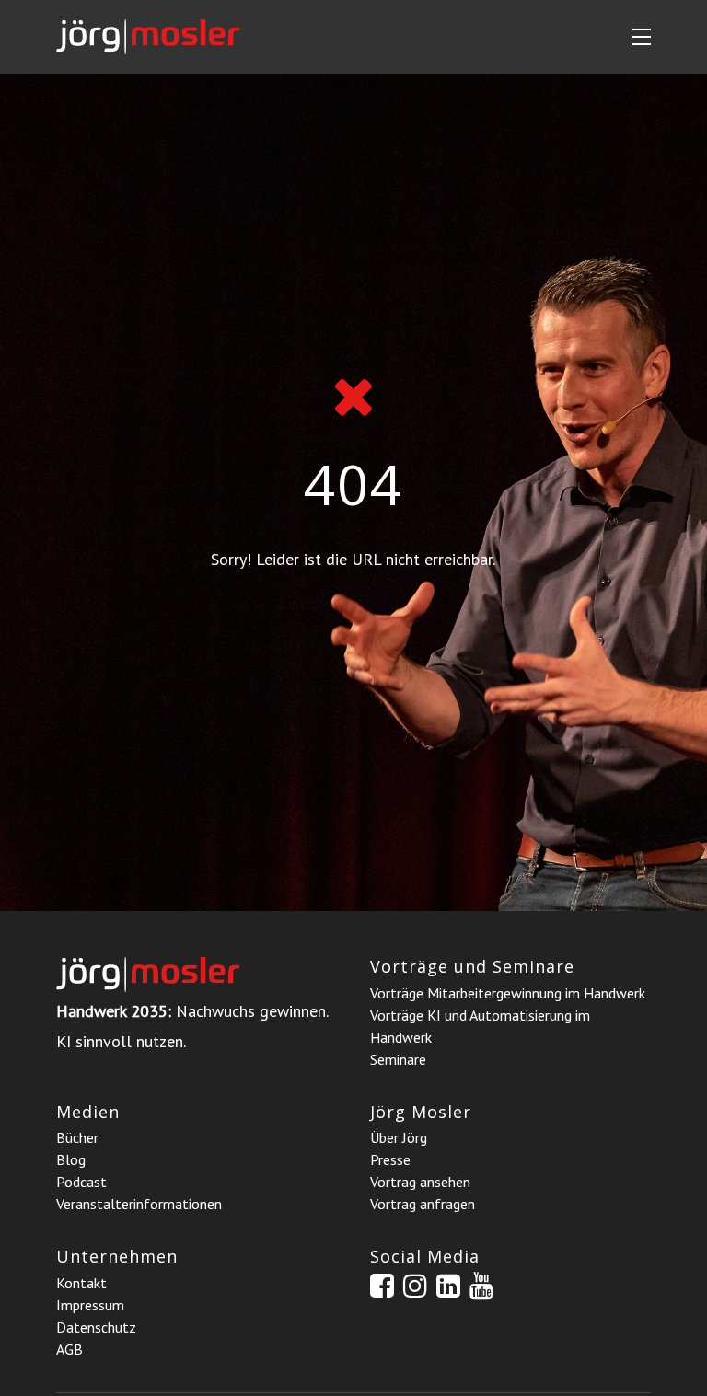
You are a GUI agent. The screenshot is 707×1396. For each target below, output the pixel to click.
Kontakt (81, 1283)
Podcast (81, 1181)
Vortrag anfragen (422, 1203)
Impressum (90, 1305)
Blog (71, 1159)
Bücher (77, 1137)
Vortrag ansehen (420, 1181)
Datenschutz (96, 1327)
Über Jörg (398, 1137)
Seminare (398, 1059)
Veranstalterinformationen (139, 1203)
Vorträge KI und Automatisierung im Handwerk (480, 1026)
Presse (390, 1159)
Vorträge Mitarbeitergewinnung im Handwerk (507, 993)
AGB (69, 1349)
